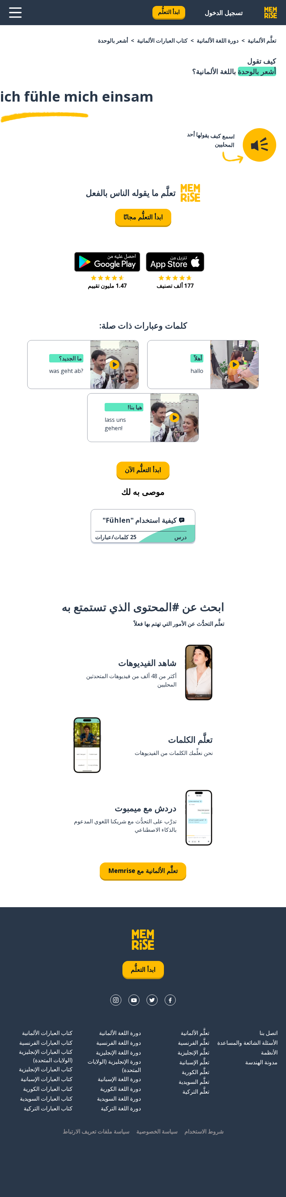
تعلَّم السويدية (194, 1082)
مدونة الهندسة (261, 1062)
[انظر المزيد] (15, 12)
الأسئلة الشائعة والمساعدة (247, 1043)
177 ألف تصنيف (175, 285)
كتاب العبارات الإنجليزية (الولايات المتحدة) (46, 1056)
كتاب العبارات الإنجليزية (46, 1069)
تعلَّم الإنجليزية (193, 1052)
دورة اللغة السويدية (119, 1098)
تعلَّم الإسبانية (194, 1062)
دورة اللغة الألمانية (218, 40)
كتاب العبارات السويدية (46, 1098)
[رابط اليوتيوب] (134, 1000)
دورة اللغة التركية (121, 1108)
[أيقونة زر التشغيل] (234, 364)
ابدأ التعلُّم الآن (143, 469)
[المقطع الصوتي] (259, 145)
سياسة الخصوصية (157, 1131)
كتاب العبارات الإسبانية (47, 1079)
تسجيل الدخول (224, 12)
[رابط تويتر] (152, 1000)
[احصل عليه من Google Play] (107, 262)
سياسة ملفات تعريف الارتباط (96, 1131)
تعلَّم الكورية (195, 1072)
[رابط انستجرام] (115, 1000)
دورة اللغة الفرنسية (118, 1043)
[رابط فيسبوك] (170, 1000)
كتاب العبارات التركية (48, 1108)
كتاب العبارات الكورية (48, 1089)
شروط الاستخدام (204, 1131)
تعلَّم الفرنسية (193, 1043)
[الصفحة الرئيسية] (190, 193)
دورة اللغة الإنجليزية (118, 1052)
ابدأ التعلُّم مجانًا (143, 217)
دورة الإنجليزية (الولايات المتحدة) (114, 1066)
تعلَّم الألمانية (262, 40)
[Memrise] (270, 12)
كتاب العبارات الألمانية (162, 40)
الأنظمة (269, 1052)
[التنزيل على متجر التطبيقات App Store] (175, 262)
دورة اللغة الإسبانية (119, 1079)
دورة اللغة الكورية (120, 1089)
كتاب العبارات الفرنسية (46, 1043)
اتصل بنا (268, 1033)
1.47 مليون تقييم (107, 285)
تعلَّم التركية (195, 1091)
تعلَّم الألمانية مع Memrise (143, 870)
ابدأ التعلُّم (169, 12)
